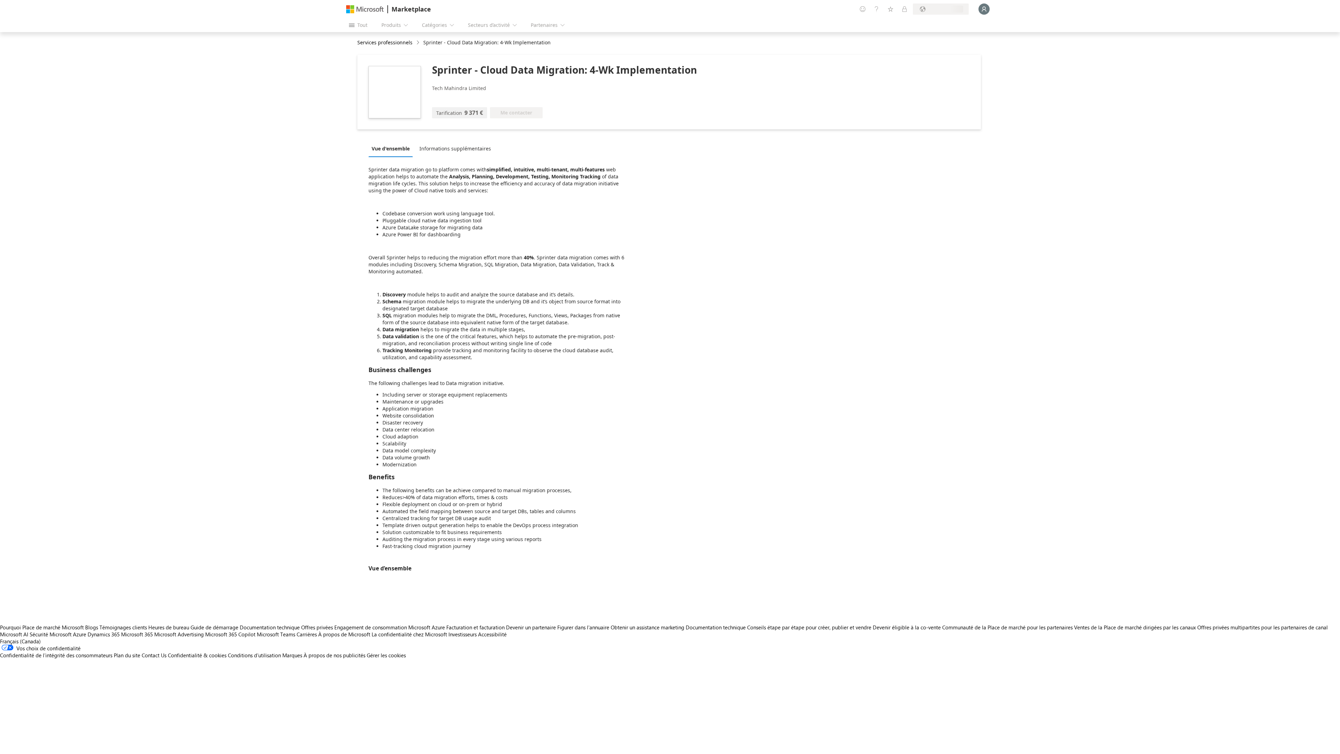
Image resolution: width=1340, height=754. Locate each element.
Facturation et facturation (475, 627)
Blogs (91, 627)
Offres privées (317, 627)
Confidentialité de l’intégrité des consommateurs (56, 655)
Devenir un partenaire (531, 627)
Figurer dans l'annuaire (583, 627)
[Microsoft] (365, 9)
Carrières (307, 634)
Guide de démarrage (214, 627)
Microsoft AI (14, 634)
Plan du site (127, 655)
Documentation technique (270, 627)
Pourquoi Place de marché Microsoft (42, 627)
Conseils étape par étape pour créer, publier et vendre (809, 627)
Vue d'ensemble (391, 148)
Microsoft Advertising (179, 634)
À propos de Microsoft (344, 634)
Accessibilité (492, 634)
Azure (79, 634)
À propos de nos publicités (334, 655)
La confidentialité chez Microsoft (409, 634)
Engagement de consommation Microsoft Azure (390, 627)
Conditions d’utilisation (254, 655)
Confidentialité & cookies (197, 655)
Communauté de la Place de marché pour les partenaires (1007, 627)
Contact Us (154, 655)
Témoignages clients (123, 627)
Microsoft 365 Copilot (230, 634)
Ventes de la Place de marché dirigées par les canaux (1135, 627)
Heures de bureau (168, 627)
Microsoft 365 (137, 634)
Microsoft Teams (276, 634)
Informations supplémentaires (455, 148)
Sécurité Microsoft (51, 634)
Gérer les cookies (386, 655)
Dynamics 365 (104, 634)
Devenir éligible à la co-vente (907, 627)
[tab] (392, 148)
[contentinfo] (418, 42)
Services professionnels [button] (384, 42)
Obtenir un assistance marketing (647, 627)
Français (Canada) (20, 641)
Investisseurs (462, 634)
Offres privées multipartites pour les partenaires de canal (1262, 627)
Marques (292, 655)
